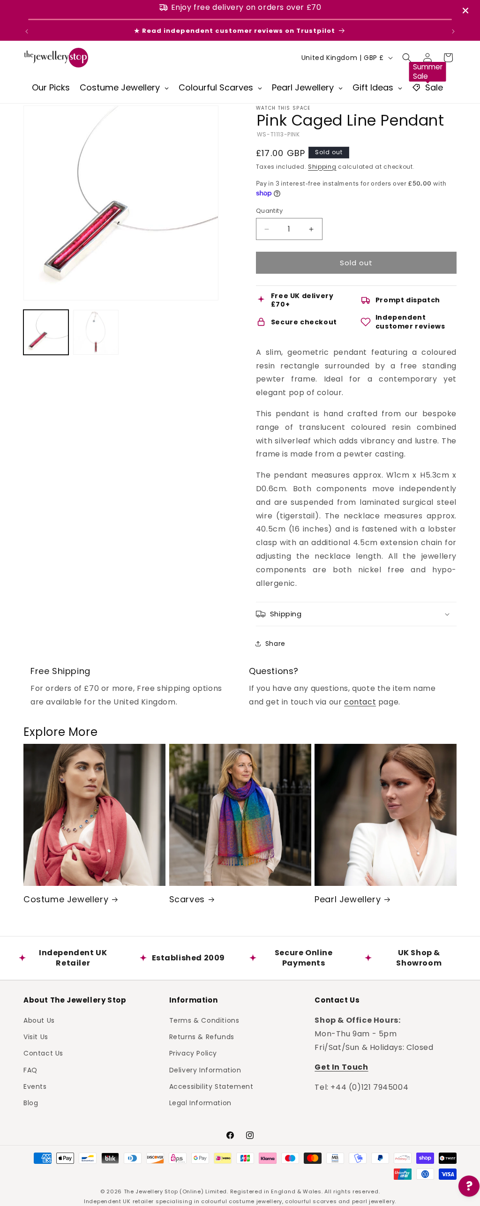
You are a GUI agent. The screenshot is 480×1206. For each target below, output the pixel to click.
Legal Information (200, 1103)
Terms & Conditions (204, 1020)
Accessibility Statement (211, 1086)
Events (35, 1086)
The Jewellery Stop (151, 1191)
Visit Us (35, 1036)
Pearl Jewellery (348, 899)
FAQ (30, 1070)
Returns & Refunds (201, 1036)
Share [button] (275, 643)
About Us (39, 1020)
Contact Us (43, 1053)
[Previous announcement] (26, 31)
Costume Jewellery (65, 899)
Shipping (322, 167)
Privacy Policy (193, 1053)
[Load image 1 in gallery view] (45, 332)
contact (360, 702)
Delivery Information (205, 1070)
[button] (407, 57)
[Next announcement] (453, 31)
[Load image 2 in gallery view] (95, 332)
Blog (30, 1103)
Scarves (187, 899)
